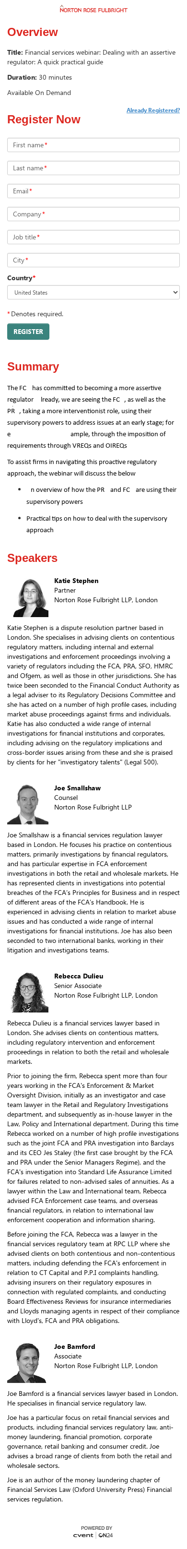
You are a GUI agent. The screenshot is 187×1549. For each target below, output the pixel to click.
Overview (32, 32)
